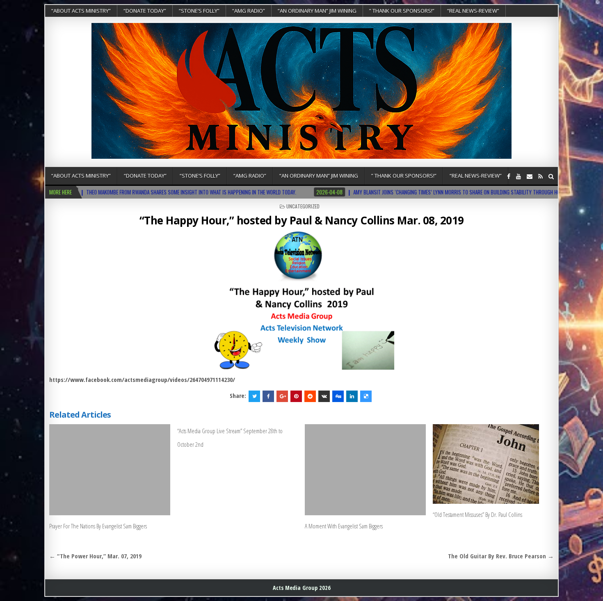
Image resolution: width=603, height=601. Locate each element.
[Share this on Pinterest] (296, 396)
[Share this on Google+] (282, 396)
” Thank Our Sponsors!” (401, 10)
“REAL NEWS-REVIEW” (473, 10)
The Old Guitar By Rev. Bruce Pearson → (501, 556)
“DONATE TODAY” (144, 10)
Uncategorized (303, 206)
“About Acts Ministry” (81, 10)
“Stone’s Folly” (199, 10)
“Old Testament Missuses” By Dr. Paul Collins (477, 514)
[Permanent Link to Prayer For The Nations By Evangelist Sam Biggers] (109, 469)
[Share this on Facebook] (268, 396)
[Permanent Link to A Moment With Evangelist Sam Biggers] (365, 469)
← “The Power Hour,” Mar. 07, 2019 (95, 556)
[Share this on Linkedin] (352, 396)
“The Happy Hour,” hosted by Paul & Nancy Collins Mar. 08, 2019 (301, 220)
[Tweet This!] (254, 396)
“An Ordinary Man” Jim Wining (317, 10)
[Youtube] (518, 176)
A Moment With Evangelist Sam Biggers (344, 526)
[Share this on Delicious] (366, 396)
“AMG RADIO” (248, 10)
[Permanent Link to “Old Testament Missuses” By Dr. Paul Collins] (493, 464)
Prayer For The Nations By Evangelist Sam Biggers (98, 526)
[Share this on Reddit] (310, 396)
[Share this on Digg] (338, 396)
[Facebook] (508, 176)
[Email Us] (529, 176)
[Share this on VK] (324, 396)
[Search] (551, 176)
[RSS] (540, 176)
